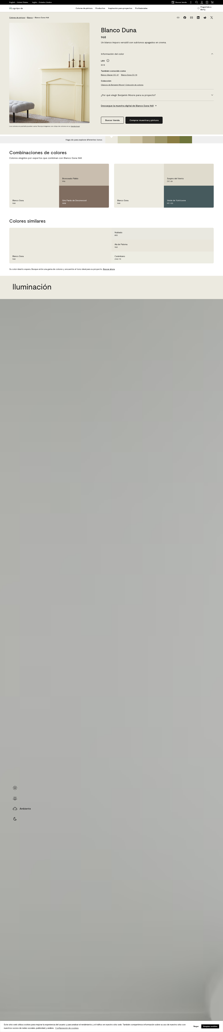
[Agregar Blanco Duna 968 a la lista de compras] (53, 168)
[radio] (15, 787)
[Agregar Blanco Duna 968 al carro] (46, 168)
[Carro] (212, 2)
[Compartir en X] (212, 17)
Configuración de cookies (67, 1028)
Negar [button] (196, 1026)
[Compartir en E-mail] (191, 17)
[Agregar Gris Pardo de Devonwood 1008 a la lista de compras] (103, 190)
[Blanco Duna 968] (111, 139)
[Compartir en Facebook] (185, 17)
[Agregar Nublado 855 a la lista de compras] (208, 233)
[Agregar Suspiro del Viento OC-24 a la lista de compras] (208, 168)
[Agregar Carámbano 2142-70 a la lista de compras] (208, 257)
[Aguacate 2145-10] (186, 139)
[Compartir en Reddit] (205, 17)
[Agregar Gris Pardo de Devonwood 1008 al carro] (96, 190)
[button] (42, 2)
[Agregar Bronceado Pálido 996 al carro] (96, 168)
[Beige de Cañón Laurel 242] (136, 139)
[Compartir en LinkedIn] (198, 17)
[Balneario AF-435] (124, 139)
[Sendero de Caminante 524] (161, 139)
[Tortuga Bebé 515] (148, 139)
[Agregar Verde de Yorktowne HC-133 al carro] (200, 190)
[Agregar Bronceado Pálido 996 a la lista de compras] (103, 168)
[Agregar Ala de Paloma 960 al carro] (200, 245)
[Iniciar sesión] (201, 2)
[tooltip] (107, 60)
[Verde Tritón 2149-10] (173, 139)
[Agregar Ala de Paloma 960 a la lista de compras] (208, 245)
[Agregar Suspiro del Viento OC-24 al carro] (200, 168)
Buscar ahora (109, 269)
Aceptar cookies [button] (210, 1026)
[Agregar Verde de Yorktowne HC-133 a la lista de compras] (208, 190)
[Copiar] (178, 17)
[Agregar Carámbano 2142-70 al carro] (200, 257)
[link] (207, 2)
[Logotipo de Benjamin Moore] (17, 8)
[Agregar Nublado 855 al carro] (200, 233)
